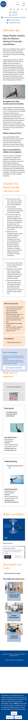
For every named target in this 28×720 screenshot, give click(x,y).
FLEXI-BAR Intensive (11, 414)
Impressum (7, 660)
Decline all (10, 717)
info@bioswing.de (9, 500)
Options (14, 713)
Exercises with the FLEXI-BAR (12, 573)
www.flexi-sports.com (10, 450)
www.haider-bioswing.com (11, 502)
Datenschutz (13, 660)
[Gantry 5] (3, 4)
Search (17, 3)
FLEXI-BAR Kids (10, 416)
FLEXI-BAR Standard (11, 412)
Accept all (18, 717)
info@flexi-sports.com (10, 448)
